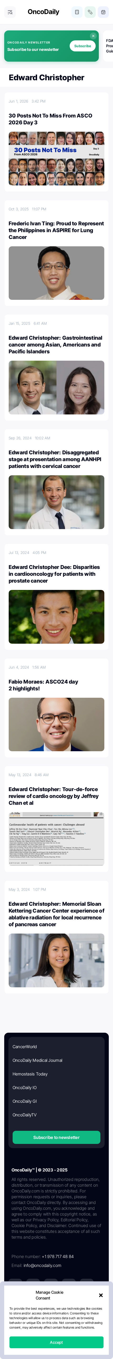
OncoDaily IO (25, 1087)
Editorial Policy (77, 1323)
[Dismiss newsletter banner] (93, 36)
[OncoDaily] (43, 12)
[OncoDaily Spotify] (15, 1303)
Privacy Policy (49, 1323)
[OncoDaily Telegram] (33, 1303)
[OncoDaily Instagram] (69, 1285)
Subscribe (82, 46)
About (29, 1323)
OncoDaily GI (25, 1101)
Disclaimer (70, 1332)
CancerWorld (25, 1046)
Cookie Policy (45, 1332)
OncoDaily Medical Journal (37, 1060)
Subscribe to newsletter (56, 1137)
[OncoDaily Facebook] (51, 1285)
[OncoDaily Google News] (69, 1303)
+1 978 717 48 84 (58, 1256)
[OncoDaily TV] (87, 1285)
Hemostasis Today (30, 1073)
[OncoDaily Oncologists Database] (90, 12)
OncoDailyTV (25, 1114)
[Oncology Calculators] (77, 12)
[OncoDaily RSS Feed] (87, 1303)
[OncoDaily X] (33, 1285)
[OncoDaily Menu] (10, 12)
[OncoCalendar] (103, 12)
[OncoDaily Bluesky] (51, 1303)
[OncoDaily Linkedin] (15, 1285)
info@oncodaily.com (42, 1265)
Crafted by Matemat (56, 1346)
